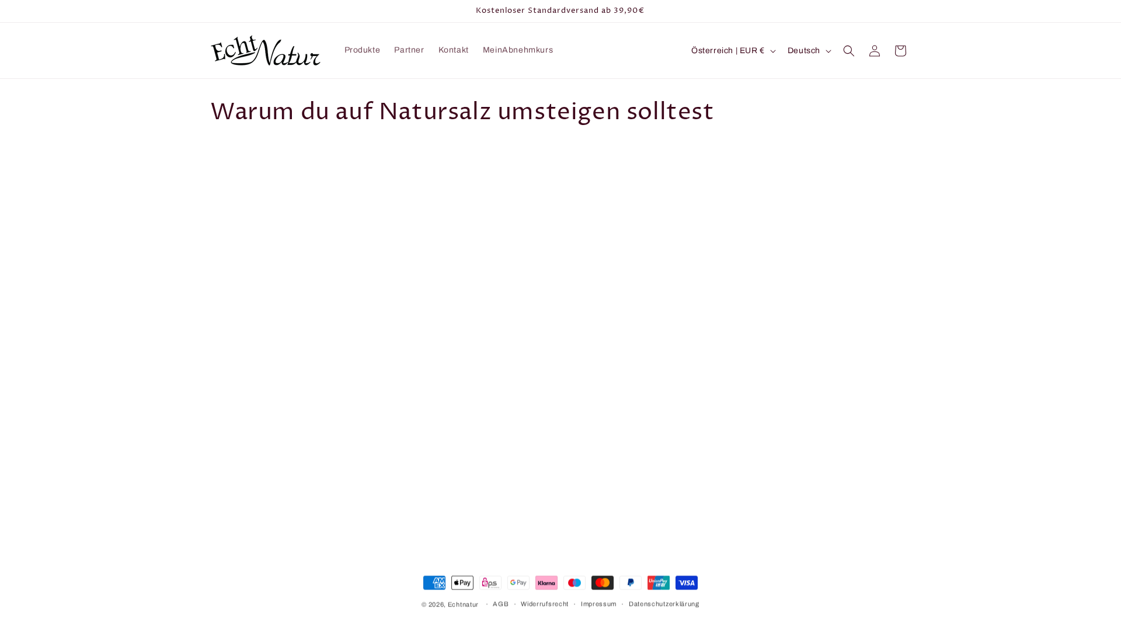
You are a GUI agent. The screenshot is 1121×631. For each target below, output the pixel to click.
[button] (849, 51)
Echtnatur (463, 604)
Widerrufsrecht (545, 603)
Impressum (599, 603)
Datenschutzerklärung (664, 603)
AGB (501, 603)
